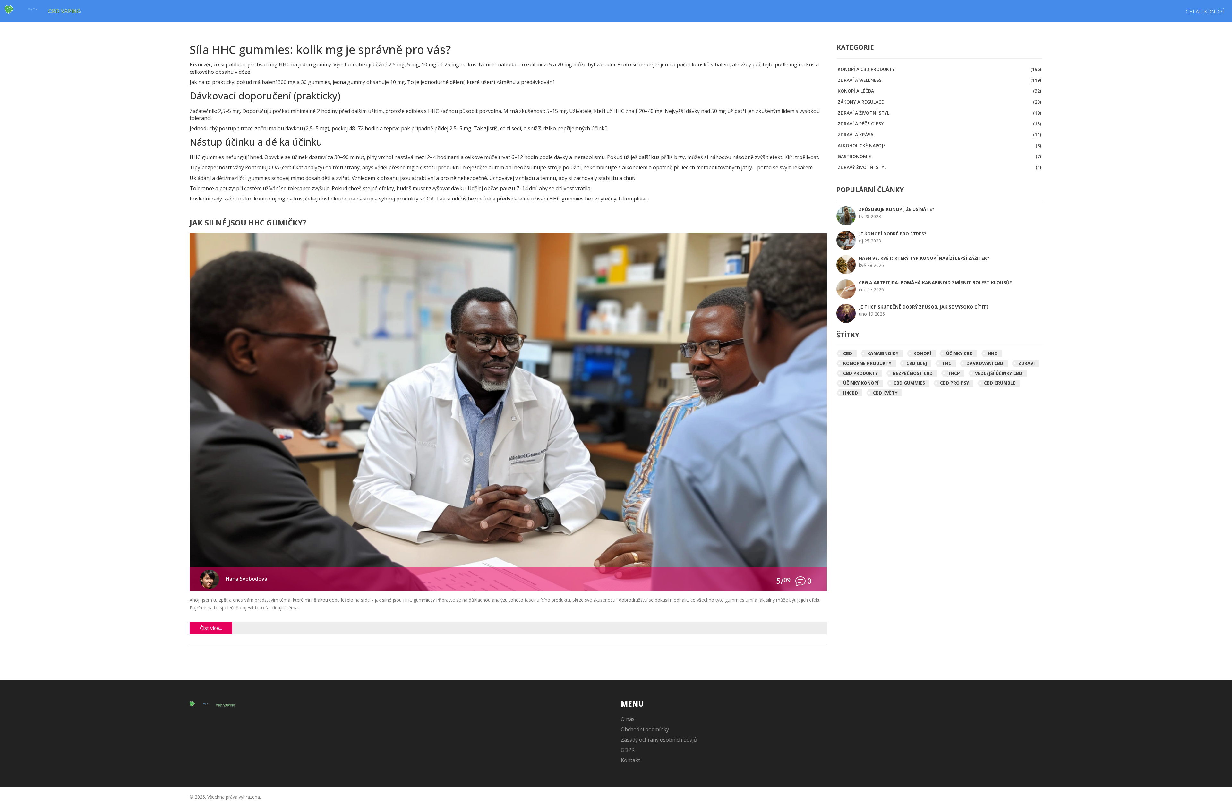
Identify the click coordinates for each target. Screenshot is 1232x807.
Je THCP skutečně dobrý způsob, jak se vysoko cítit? (923, 307)
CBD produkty (860, 373)
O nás (628, 719)
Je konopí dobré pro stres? (892, 234)
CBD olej (916, 363)
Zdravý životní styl (939, 167)
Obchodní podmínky (645, 729)
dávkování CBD (984, 363)
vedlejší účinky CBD (998, 373)
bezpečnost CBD (913, 373)
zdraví (1026, 363)
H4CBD (850, 393)
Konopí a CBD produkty (939, 69)
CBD (847, 353)
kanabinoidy (882, 353)
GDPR (628, 749)
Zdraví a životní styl (939, 113)
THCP (954, 373)
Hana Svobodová (246, 578)
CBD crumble (999, 383)
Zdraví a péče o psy (939, 124)
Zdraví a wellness (939, 80)
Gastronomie (939, 156)
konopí (922, 353)
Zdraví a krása (939, 135)
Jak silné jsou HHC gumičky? (248, 223)
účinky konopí (860, 383)
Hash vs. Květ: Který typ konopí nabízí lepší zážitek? (924, 258)
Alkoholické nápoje (939, 145)
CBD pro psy (954, 383)
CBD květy (885, 393)
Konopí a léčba (939, 91)
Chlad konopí (1205, 11)
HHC (992, 353)
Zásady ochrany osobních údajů (659, 739)
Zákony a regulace (939, 102)
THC (946, 363)
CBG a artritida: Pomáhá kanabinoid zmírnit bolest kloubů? (935, 282)
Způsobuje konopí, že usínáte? (896, 209)
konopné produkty (867, 363)
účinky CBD (959, 353)
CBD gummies (909, 383)
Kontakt (630, 760)
